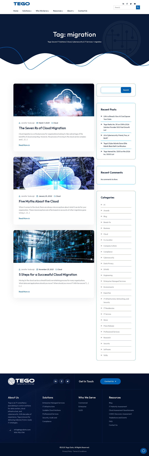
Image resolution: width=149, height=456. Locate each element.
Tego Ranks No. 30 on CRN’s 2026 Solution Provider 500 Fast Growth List (117, 127)
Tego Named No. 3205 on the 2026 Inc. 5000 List (117, 152)
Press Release (109, 326)
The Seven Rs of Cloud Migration (42, 128)
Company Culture (110, 246)
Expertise (107, 293)
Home (15, 11)
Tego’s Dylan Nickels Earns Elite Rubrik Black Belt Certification (115, 144)
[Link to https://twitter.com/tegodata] (131, 4)
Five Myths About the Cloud (39, 201)
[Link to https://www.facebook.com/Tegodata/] (127, 4)
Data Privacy (108, 263)
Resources (57, 11)
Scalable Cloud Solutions (51, 410)
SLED (80, 410)
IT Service (107, 314)
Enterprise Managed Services (115, 281)
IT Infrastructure (48, 406)
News (106, 320)
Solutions (26, 11)
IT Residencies (109, 308)
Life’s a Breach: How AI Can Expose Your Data (117, 117)
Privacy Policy (67, 451)
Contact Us (82, 11)
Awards (106, 210)
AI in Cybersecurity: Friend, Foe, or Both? (116, 136)
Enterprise (82, 406)
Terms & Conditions (79, 451)
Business (107, 228)
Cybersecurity (109, 258)
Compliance (108, 252)
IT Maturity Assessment (118, 406)
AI (104, 205)
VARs (106, 355)
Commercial (82, 403)
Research (107, 338)
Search (126, 90)
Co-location (108, 240)
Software (107, 349)
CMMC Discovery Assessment (120, 414)
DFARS (106, 269)
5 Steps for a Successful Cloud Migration (48, 274)
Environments (109, 287)
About (69, 11)
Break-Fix (107, 222)
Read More (23, 145)
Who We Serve (41, 11)
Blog (105, 216)
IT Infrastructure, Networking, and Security (116, 300)
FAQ (110, 421)
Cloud (56, 123)
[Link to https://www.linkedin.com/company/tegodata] (123, 4)
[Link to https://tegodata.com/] (21, 3)
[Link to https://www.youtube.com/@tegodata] (135, 4)
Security (107, 343)
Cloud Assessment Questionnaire (121, 410)
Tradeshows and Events (118, 418)
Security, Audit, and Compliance (49, 419)
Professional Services (112, 332)
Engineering (108, 275)
